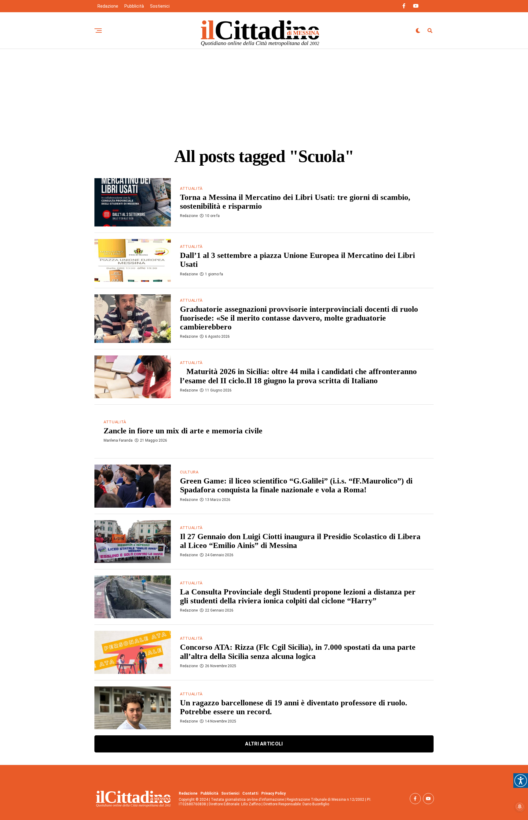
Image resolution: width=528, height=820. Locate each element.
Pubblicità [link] (134, 6)
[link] (520, 780)
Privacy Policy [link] (273, 793)
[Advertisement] (264, 95)
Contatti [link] (250, 793)
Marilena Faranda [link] (118, 440)
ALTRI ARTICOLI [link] (264, 744)
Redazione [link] (107, 6)
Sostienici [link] (160, 6)
